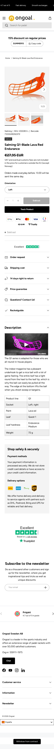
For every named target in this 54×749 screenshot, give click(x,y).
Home (7, 58)
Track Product (27, 209)
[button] (50, 18)
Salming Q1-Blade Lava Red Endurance (28, 58)
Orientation (10, 183)
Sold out (36, 200)
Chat (8, 661)
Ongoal (11, 716)
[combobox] (27, 25)
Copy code (36, 43)
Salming (8, 131)
